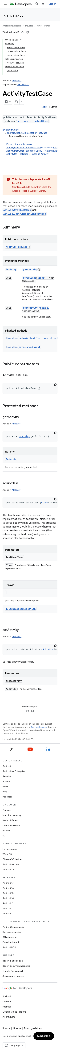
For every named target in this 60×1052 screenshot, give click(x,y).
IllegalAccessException (21, 608)
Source (6, 781)
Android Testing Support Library (29, 190)
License (17, 1028)
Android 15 (8, 893)
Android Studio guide (13, 926)
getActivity (30, 269)
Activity (44, 154)
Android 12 (8, 908)
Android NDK (9, 947)
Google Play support (13, 971)
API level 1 (16, 80)
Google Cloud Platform (14, 1011)
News (5, 786)
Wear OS (7, 854)
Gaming (7, 810)
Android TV (8, 869)
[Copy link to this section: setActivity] (22, 630)
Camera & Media (11, 825)
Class (40, 277)
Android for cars (11, 864)
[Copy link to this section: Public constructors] (42, 364)
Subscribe (43, 1036)
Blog (5, 791)
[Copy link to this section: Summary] (23, 227)
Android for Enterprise (14, 771)
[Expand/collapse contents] (21, 40)
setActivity (30, 307)
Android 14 (8, 898)
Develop (29, 25)
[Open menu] (5, 4)
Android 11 (8, 913)
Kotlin (44, 107)
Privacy (6, 830)
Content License (39, 727)
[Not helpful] (27, 32)
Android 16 (8, 888)
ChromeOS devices (12, 859)
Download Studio (11, 942)
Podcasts (7, 796)
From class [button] (23, 347)
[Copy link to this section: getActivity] (22, 417)
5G (4, 835)
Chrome (7, 1001)
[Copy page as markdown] (17, 102)
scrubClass (29, 277)
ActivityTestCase (16, 246)
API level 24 (23, 84)
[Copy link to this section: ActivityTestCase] (31, 375)
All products (9, 1016)
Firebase (7, 1006)
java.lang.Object (11, 129)
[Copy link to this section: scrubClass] (22, 483)
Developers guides (12, 932)
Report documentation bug (16, 965)
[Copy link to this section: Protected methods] (41, 406)
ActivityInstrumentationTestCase (23, 147)
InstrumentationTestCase (32, 121)
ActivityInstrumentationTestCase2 (24, 150)
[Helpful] (22, 32)
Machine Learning (12, 815)
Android (7, 766)
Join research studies (13, 976)
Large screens (10, 849)
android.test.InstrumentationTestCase (27, 132)
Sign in (52, 3)
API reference (13, 15)
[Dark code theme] (55, 385)
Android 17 (8, 882)
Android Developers (12, 25)
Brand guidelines (33, 1028)
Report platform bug (13, 960)
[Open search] (37, 4)
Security (7, 776)
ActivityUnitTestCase (17, 154)
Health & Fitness (10, 820)
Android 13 (8, 903)
